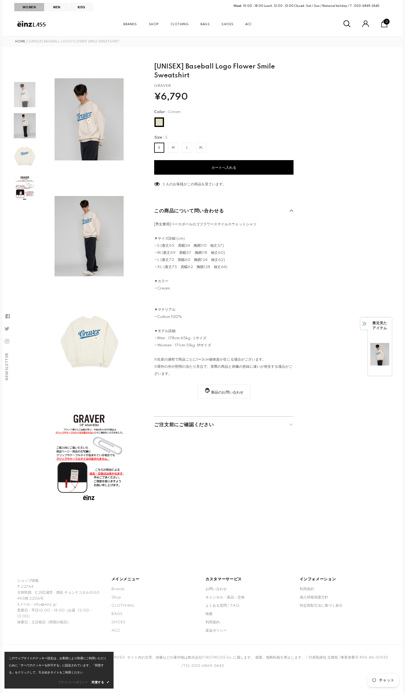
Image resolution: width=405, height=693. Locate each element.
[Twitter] (6, 329)
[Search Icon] (346, 24)
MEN (56, 7)
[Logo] (32, 24)
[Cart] (384, 26)
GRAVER (162, 86)
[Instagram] (6, 341)
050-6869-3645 (367, 5)
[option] (89, 119)
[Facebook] (7, 316)
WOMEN (29, 7)
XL (201, 147)
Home (20, 41)
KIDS (81, 7)
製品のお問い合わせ (227, 392)
